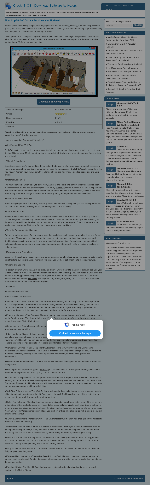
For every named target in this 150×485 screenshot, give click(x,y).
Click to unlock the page (75, 333)
